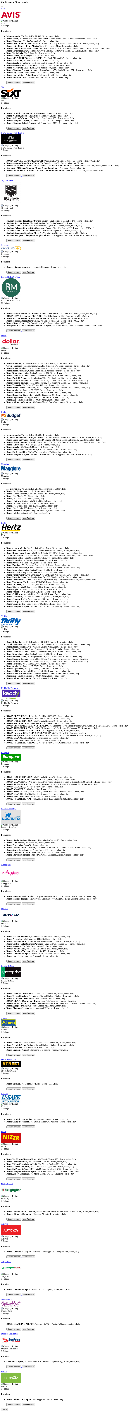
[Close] (2, 6)
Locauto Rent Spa (8, 809)
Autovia (4, 1224)
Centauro (5, 245)
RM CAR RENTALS (10, 277)
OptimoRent (6, 1299)
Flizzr (3, 1131)
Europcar (5, 752)
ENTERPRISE (7, 966)
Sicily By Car (7, 1183)
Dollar (3, 335)
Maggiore (5, 464)
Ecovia (4, 1371)
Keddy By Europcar (9, 688)
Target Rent (6, 1261)
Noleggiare (6, 864)
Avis (3, 8)
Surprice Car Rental (9, 1334)
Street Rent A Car (8, 1060)
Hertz (3, 523)
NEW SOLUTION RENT (12, 133)
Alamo (4, 1018)
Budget (4, 412)
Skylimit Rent (7, 180)
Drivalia (4, 908)
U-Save (4, 1093)
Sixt (2, 87)
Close (4, 1410)
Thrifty (4, 616)
